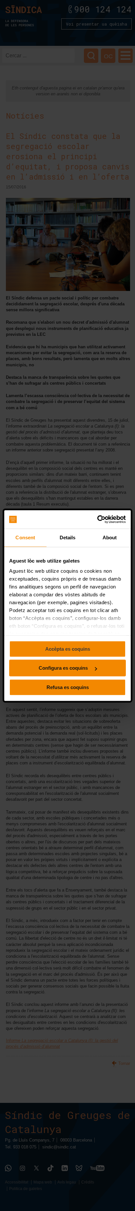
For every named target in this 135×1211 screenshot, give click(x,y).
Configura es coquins (64, 668)
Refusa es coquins (68, 687)
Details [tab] (68, 537)
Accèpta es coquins (67, 649)
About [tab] (110, 537)
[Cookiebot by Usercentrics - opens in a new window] (97, 519)
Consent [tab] (25, 537)
